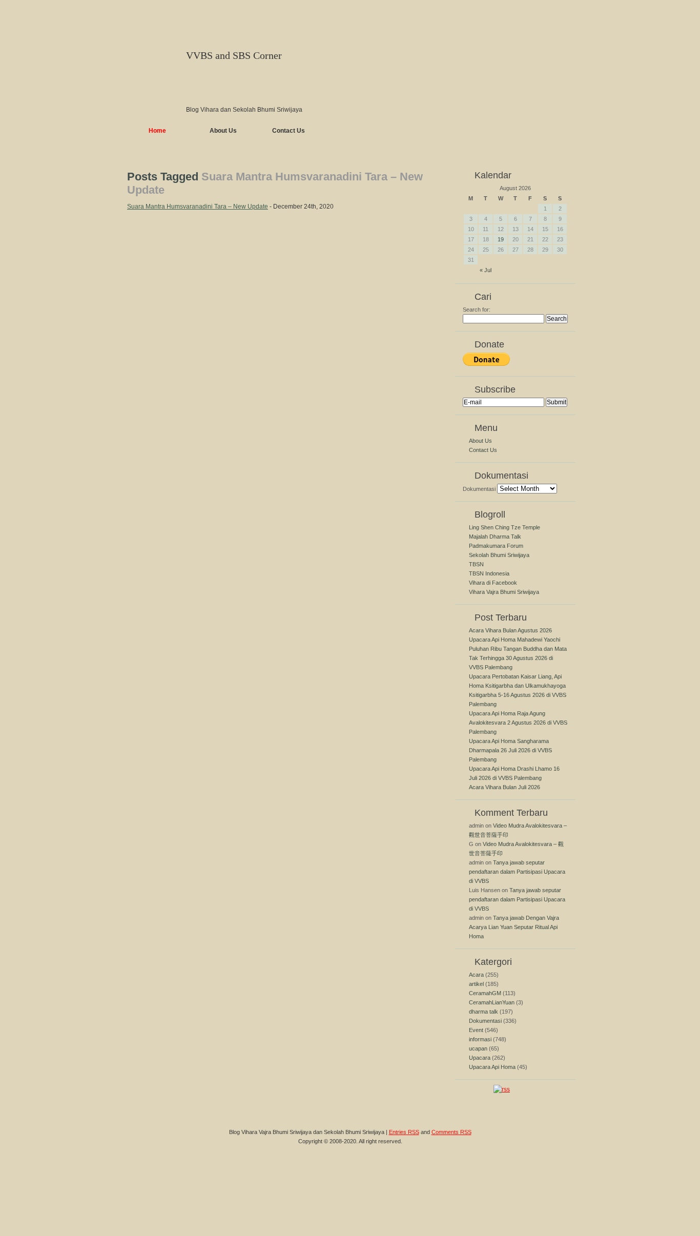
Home (157, 130)
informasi (480, 1039)
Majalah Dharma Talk (495, 536)
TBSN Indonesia (489, 573)
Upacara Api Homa (492, 1067)
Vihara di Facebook (493, 583)
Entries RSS (404, 1132)
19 (501, 239)
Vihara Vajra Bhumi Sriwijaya (504, 592)
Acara (476, 975)
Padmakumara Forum (496, 546)
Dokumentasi (479, 489)
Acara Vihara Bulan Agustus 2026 (510, 630)
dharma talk (483, 1011)
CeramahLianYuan (491, 1002)
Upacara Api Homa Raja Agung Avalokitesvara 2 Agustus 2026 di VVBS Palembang (518, 722)
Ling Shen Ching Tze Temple (504, 527)
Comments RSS (451, 1132)
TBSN (476, 564)
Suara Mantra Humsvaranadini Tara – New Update (197, 206)
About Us (223, 130)
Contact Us (288, 130)
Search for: (476, 309)
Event (476, 1030)
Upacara (479, 1058)
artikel (476, 984)
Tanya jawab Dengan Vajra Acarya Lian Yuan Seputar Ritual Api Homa (514, 927)
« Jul (485, 270)
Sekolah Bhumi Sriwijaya (499, 555)
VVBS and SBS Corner (234, 55)
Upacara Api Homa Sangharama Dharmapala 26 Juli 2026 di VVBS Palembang (510, 750)
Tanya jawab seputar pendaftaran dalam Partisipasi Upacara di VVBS (517, 871)
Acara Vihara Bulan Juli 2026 (504, 787)
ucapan (478, 1048)
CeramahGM (485, 993)
